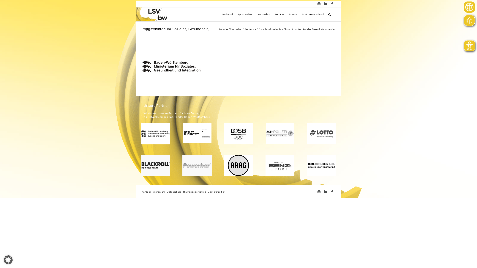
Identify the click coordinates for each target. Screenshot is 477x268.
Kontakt (146, 192)
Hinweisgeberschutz (194, 192)
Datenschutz (174, 192)
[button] (329, 14)
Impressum (159, 192)
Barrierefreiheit (216, 192)
